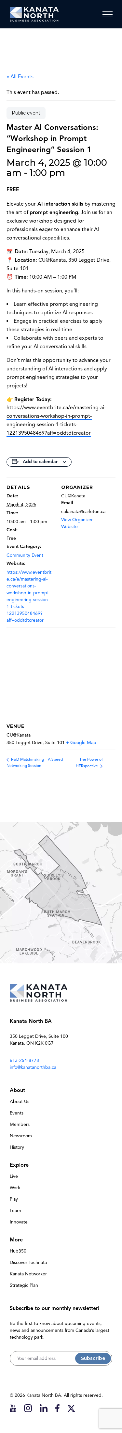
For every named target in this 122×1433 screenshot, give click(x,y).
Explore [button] (19, 1165)
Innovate (19, 1222)
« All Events (20, 76)
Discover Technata (28, 1262)
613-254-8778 (24, 1060)
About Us (19, 1101)
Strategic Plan (24, 1285)
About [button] (17, 1090)
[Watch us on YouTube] (13, 1408)
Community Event (25, 555)
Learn (15, 1210)
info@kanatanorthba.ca (33, 1067)
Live (14, 1176)
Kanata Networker (28, 1274)
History (17, 1147)
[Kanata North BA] (34, 14)
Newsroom (21, 1136)
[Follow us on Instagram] (28, 1408)
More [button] (16, 1240)
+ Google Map (81, 742)
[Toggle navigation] (107, 14)
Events (16, 1113)
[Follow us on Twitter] (71, 1408)
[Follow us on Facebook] (57, 1408)
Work (15, 1188)
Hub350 (18, 1251)
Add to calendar (40, 461)
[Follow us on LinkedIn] (43, 1408)
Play (14, 1199)
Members (20, 1124)
